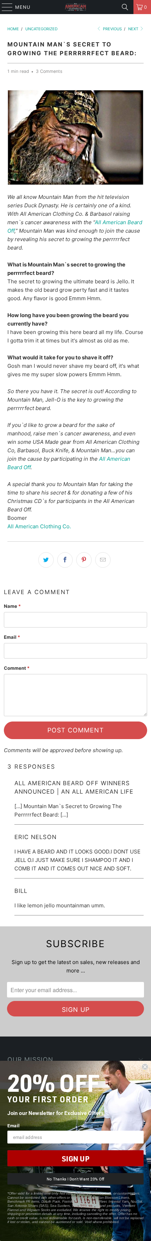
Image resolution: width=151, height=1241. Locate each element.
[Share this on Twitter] (46, 560)
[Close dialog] (145, 1067)
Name (12, 606)
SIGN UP (75, 1158)
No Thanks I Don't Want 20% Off (75, 1179)
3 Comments (49, 71)
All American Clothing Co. (39, 526)
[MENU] (4, 7)
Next (133, 28)
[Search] (125, 7)
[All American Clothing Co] (75, 7)
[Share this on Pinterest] (84, 560)
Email (12, 637)
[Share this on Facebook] (65, 560)
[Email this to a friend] (103, 560)
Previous (112, 28)
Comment (16, 668)
